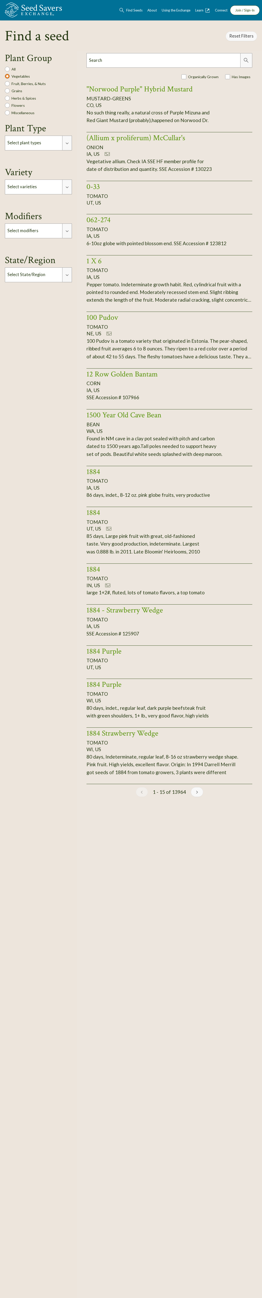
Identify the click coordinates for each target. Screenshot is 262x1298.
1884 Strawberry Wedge (122, 733)
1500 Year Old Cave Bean (123, 415)
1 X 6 (94, 261)
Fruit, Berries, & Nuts (29, 83)
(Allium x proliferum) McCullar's (135, 138)
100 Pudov (102, 317)
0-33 (93, 187)
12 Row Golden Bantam (122, 374)
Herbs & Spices (24, 98)
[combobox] (33, 143)
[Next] (197, 792)
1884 (93, 472)
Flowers (18, 105)
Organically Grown (203, 77)
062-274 (98, 220)
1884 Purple (104, 651)
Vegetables (21, 76)
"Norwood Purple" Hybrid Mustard (139, 89)
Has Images (241, 77)
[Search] (247, 60)
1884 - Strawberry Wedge (124, 610)
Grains (17, 91)
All (14, 69)
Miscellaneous (23, 113)
